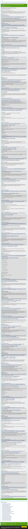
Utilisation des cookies (20, 522)
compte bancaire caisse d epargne (6, 519)
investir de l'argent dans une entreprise (10, 496)
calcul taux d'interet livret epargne (18, 316)
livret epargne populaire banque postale (7, 506)
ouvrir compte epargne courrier (15, 472)
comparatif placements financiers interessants (9, 16)
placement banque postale (6, 179)
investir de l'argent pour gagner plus (10, 430)
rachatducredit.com (5, 167)
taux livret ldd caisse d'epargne (13, 147)
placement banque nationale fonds (9, 299)
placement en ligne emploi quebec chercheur (9, 108)
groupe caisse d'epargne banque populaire (20, 233)
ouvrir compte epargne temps (8, 472)
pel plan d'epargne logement (18, 308)
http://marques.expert (5, 486)
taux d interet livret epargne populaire (9, 316)
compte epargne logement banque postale (11, 384)
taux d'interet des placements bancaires (21, 255)
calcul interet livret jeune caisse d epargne (14, 35)
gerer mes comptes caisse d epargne (13, 191)
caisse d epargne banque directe (6, 518)
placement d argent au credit (14, 213)
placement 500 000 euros (7, 213)
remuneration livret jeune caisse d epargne (15, 99)
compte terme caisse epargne (6, 514)
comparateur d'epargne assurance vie (21, 384)
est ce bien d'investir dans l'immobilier (10, 223)
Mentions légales (5, 522)
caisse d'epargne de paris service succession (9, 168)
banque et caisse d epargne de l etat (19, 168)
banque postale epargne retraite (6, 504)
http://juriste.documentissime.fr (6, 406)
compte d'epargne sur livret (9, 279)
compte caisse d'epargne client (10, 201)
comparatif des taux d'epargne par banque (16, 136)
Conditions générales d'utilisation (12, 522)
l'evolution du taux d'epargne (12, 289)
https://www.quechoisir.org (6, 222)
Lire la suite (2, 22)
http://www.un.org (5, 78)
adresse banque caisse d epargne (16, 169)
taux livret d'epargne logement (16, 88)
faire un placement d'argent (16, 374)
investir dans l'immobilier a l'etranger (20, 461)
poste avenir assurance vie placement (7, 517)
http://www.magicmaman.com (6, 307)
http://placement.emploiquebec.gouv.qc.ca (8, 107)
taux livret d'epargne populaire (8, 88)
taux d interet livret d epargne (20, 317)
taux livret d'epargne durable (18, 365)
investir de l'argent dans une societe (21, 496)
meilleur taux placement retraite (6, 510)
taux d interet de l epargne (11, 317)
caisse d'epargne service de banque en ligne (10, 233)
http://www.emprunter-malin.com (6, 439)
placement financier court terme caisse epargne (19, 17)
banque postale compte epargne (8, 178)
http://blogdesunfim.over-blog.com (7, 460)
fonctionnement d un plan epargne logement (6, 451)
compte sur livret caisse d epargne (6, 512)
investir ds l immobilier (8, 212)
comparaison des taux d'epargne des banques (10, 79)
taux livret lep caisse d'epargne (16, 89)
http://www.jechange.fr (5, 67)
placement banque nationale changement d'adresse (19, 45)
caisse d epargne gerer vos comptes (9, 45)
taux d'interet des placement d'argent (12, 25)
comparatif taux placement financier (17, 16)
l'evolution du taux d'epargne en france (10, 255)
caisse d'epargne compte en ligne (9, 190)
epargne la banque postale (12, 179)
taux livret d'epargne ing (7, 336)
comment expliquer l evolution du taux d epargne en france (18, 418)
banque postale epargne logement (6, 507)
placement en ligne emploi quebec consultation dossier (18, 108)
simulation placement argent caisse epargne (8, 511)
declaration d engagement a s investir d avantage (7, 497)
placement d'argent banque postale (22, 68)
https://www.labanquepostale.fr (6, 363)
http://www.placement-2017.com (6, 15)
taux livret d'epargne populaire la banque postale (6, 99)
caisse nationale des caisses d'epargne (7, 487)
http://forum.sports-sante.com (6, 243)
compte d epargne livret (16, 279)
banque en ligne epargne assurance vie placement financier (12, 68)
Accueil (2, 522)
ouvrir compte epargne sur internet (18, 471)
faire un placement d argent (11, 431)
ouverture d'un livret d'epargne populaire (8, 89)
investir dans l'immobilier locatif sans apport (15, 440)
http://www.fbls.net (5, 373)
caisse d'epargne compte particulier (19, 201)
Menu (26, 0)
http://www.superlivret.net (5, 343)
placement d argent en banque (16, 298)
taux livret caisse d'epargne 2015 (19, 79)
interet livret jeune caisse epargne (6, 520)
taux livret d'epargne (13, 336)
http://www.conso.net (5, 157)
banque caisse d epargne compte (6, 136)
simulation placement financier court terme (10, 17)
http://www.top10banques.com (6, 278)
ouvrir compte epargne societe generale (9, 471)
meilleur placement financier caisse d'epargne (8, 513)
